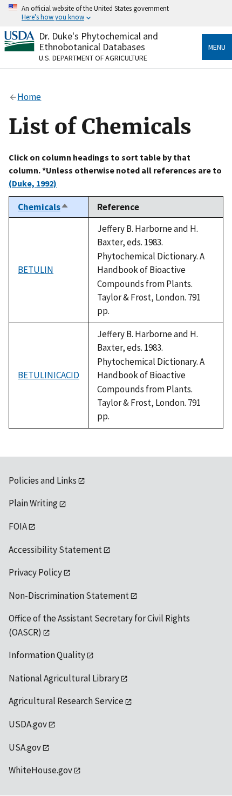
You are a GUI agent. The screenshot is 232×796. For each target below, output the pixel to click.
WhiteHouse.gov (40, 770)
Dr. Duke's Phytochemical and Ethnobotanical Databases (98, 41)
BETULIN (35, 270)
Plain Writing (33, 503)
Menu (217, 47)
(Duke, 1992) (33, 183)
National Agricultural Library (64, 678)
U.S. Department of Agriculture (93, 58)
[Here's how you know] (116, 13)
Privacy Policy (35, 572)
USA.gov (25, 747)
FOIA (18, 526)
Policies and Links (43, 480)
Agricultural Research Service (66, 701)
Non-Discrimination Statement (69, 595)
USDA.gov (28, 724)
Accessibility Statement (55, 550)
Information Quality (47, 655)
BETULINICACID (48, 375)
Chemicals (43, 207)
